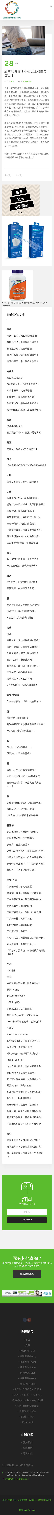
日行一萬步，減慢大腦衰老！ (21, 523)
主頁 (27, 1340)
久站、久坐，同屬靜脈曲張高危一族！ (26, 937)
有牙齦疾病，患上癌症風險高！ (23, 361)
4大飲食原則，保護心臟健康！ (22, 685)
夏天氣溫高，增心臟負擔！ (20, 659)
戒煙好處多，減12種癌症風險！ (23, 335)
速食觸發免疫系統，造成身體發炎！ (25, 409)
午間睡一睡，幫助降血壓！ (20, 886)
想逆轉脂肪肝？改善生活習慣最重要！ (26, 724)
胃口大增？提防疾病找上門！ (21, 1072)
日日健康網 (27, 81)
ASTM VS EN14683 (17, 1034)
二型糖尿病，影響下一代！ (20, 931)
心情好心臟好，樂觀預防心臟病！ (24, 646)
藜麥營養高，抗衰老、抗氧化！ (23, 1104)
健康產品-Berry (28, 1356)
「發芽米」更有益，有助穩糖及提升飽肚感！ (26, 952)
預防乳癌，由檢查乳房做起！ (21, 588)
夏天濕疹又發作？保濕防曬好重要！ (25, 432)
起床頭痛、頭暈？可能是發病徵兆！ (25, 1111)
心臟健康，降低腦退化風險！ (21, 511)
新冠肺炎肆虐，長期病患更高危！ (24, 604)
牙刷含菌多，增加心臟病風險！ (23, 653)
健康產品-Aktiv (28, 1378)
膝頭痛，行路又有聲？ (18, 844)
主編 (12, 81)
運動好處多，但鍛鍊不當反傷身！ (24, 1053)
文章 (27, 1345)
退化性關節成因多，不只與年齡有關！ (26, 863)
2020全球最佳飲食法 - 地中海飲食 (24, 1021)
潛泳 (9, 634)
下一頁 (18, 175)
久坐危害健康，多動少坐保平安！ (24, 1040)
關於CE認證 (13, 989)
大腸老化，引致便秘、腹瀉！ (21, 809)
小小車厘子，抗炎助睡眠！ (20, 390)
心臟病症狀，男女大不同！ (20, 678)
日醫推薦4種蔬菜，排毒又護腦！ (23, 542)
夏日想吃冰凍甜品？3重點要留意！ (24, 776)
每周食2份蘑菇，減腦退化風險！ (23, 498)
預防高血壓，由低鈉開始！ (20, 905)
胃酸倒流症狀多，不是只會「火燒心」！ (24, 784)
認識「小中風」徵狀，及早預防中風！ (26, 504)
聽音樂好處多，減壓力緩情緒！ (23, 481)
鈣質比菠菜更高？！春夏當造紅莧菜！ (26, 851)
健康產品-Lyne (28, 1367)
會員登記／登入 (27, 1411)
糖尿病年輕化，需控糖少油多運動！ (25, 893)
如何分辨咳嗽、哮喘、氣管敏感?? (24, 701)
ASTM (10, 1028)
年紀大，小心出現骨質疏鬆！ (21, 870)
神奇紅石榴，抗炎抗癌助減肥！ (23, 355)
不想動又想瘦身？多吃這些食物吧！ (25, 1123)
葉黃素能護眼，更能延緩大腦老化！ (25, 517)
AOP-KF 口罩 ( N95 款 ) (28, 1389)
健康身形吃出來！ (16, 1060)
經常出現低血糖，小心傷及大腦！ (24, 536)
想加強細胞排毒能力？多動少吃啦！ (25, 1091)
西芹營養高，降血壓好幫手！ (21, 944)
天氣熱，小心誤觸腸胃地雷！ (21, 770)
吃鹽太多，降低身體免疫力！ (21, 397)
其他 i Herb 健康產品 (28, 1405)
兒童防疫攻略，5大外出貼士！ (22, 449)
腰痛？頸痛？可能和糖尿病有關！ (24, 1140)
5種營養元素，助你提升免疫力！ (23, 384)
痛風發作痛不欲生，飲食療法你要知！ (26, 857)
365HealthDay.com (27, 1510)
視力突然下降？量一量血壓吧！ (23, 559)
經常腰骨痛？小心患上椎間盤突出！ (25, 1146)
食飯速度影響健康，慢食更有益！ (24, 983)
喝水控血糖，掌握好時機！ (20, 925)
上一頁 (7, 175)
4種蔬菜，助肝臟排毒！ (19, 718)
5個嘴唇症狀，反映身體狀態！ (22, 565)
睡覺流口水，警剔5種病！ (20, 1085)
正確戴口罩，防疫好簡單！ (20, 1008)
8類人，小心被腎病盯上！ (20, 747)
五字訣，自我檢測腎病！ (19, 753)
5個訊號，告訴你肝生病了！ (21, 730)
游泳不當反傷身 (15, 426)
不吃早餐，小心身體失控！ (20, 672)
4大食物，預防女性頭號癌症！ (22, 582)
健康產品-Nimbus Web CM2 (27, 1400)
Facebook (27, 1422)
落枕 (9, 977)
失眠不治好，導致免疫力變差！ (23, 403)
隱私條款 (28, 1453)
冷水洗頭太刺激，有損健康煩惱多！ (25, 1066)
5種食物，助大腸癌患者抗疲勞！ (23, 815)
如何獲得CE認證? (16, 996)
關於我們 (28, 1442)
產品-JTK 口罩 (27, 1383)
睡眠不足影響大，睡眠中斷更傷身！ (25, 1117)
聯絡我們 (28, 1448)
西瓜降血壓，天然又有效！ (20, 918)
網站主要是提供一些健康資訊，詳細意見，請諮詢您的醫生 (27, 1500)
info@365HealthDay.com (17, 1479)
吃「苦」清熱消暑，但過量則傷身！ (25, 1079)
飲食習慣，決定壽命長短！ (20, 1047)
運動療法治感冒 (15, 377)
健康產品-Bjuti (28, 1372)
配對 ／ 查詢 (27, 1416)
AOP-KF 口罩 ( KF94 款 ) (27, 1394)
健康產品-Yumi (28, 1362)
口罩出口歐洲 (13, 1002)
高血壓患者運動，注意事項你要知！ (25, 899)
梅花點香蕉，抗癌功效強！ (20, 348)
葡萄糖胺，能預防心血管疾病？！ (24, 666)
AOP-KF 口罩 (27, 1351)
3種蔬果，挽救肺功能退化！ (21, 617)
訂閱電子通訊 (27, 1220)
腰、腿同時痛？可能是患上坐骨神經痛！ (25, 1155)
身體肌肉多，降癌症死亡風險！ (23, 342)
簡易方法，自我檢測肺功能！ (21, 611)
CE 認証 (11, 970)
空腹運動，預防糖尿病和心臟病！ (24, 640)
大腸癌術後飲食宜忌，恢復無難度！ (25, 802)
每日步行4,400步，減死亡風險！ (23, 1015)
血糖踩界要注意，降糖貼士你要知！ (25, 912)
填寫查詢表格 (27, 1273)
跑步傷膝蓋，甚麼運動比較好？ (23, 832)
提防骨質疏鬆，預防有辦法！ (21, 838)
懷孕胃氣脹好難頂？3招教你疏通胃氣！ (27, 465)
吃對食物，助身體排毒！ (19, 1098)
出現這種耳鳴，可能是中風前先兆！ (25, 530)
